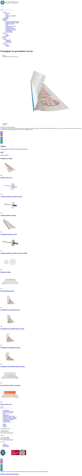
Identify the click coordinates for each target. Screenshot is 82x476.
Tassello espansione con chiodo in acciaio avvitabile (14, 253)
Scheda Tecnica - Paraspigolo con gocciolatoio (18, 149)
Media (4, 33)
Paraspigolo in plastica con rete (9, 234)
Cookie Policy (6, 445)
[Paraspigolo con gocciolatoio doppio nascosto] (10, 325)
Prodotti (4, 20)
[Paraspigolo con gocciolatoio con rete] (10, 306)
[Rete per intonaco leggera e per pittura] (10, 381)
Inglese (7, 44)
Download (5, 36)
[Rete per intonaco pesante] (10, 287)
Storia (7, 14)
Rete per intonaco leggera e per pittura (11, 385)
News (4, 37)
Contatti (4, 38)
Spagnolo (7, 45)
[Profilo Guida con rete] (10, 174)
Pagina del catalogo (4, 149)
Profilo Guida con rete (6, 177)
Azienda (4, 12)
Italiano (4, 43)
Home (4, 55)
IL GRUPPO (5, 18)
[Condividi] (41, 142)
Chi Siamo (8, 13)
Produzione (5, 19)
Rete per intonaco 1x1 (6, 404)
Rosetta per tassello (6, 272)
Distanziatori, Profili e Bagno (9, 416)
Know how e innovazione (11, 15)
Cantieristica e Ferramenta (11, 29)
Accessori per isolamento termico (12, 21)
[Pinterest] (41, 134)
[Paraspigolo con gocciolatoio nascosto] (10, 344)
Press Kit (7, 35)
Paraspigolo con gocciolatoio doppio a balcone (13, 366)
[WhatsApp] (41, 140)
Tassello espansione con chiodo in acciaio (11, 196)
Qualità (7, 16)
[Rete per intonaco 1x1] (10, 400)
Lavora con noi (9, 42)
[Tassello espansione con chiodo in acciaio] (10, 192)
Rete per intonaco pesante (7, 291)
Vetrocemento (6, 414)
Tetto (7, 25)
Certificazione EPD (4, 155)
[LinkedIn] (41, 138)
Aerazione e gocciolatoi (10, 28)
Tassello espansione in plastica (8, 215)
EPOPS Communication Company (10, 474)
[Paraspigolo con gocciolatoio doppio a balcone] (10, 362)
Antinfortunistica (9, 30)
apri (1, 175)
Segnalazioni (8, 41)
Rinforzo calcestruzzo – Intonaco (12, 22)
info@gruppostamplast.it (8, 439)
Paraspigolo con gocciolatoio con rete (10, 309)
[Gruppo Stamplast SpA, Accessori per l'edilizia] (9, 4)
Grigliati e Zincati (9, 32)
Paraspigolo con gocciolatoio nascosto (10, 347)
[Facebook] (41, 132)
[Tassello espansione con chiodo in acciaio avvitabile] (10, 249)
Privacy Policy (6, 446)
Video (7, 34)
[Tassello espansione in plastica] (10, 211)
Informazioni (8, 40)
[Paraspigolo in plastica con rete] (10, 230)
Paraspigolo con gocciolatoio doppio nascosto (12, 328)
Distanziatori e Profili (10, 23)
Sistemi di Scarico (9, 27)
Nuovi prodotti (6, 410)
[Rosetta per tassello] (10, 268)
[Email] (41, 136)
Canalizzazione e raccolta (11, 26)
